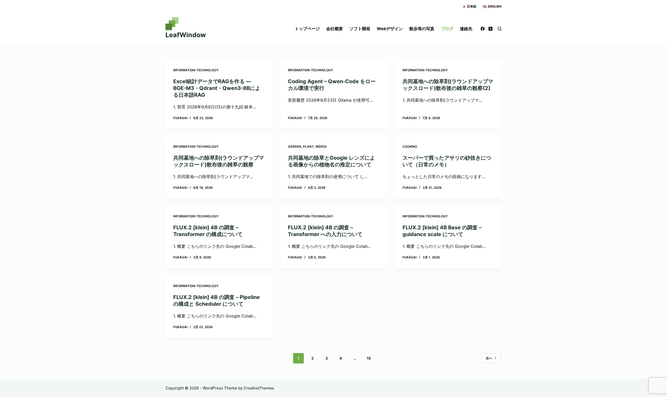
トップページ (307, 28)
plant (308, 146)
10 (369, 358)
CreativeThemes (259, 388)
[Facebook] (483, 29)
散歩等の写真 (421, 28)
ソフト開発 (359, 28)
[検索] (500, 29)
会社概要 (334, 28)
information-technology (195, 70)
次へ (489, 358)
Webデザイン (390, 28)
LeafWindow (185, 35)
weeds (321, 146)
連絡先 (466, 28)
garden (294, 146)
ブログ (447, 28)
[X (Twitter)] (490, 29)
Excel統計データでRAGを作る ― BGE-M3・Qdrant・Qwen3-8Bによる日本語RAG (216, 88)
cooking (410, 146)
